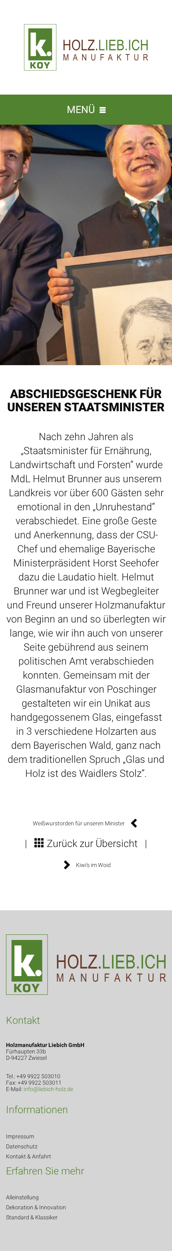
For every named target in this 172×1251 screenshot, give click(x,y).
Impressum (20, 1136)
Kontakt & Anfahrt (28, 1156)
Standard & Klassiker (32, 1217)
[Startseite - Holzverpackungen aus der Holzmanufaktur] (86, 47)
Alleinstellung (22, 1197)
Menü (83, 109)
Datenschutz (22, 1146)
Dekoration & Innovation (36, 1207)
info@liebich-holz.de (48, 1089)
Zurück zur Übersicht (91, 843)
